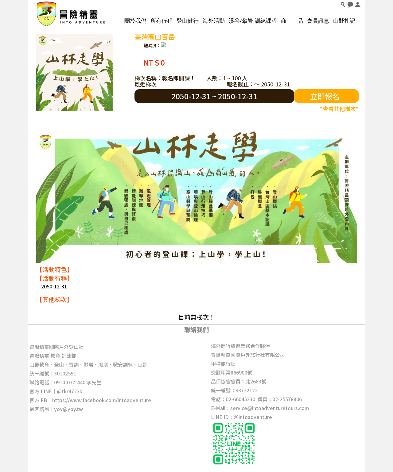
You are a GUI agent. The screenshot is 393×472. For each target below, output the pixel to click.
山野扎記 (344, 20)
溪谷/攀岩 (241, 20)
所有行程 (161, 20)
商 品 (292, 20)
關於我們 (135, 20)
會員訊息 (318, 20)
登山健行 (188, 20)
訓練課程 (266, 20)
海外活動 (214, 20)
